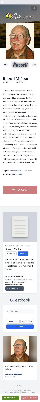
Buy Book (23, 253)
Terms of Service (26, 392)
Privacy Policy (14, 392)
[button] (20, 349)
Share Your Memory (14, 288)
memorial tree (16, 170)
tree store (19, 174)
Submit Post (20, 327)
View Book (11, 253)
